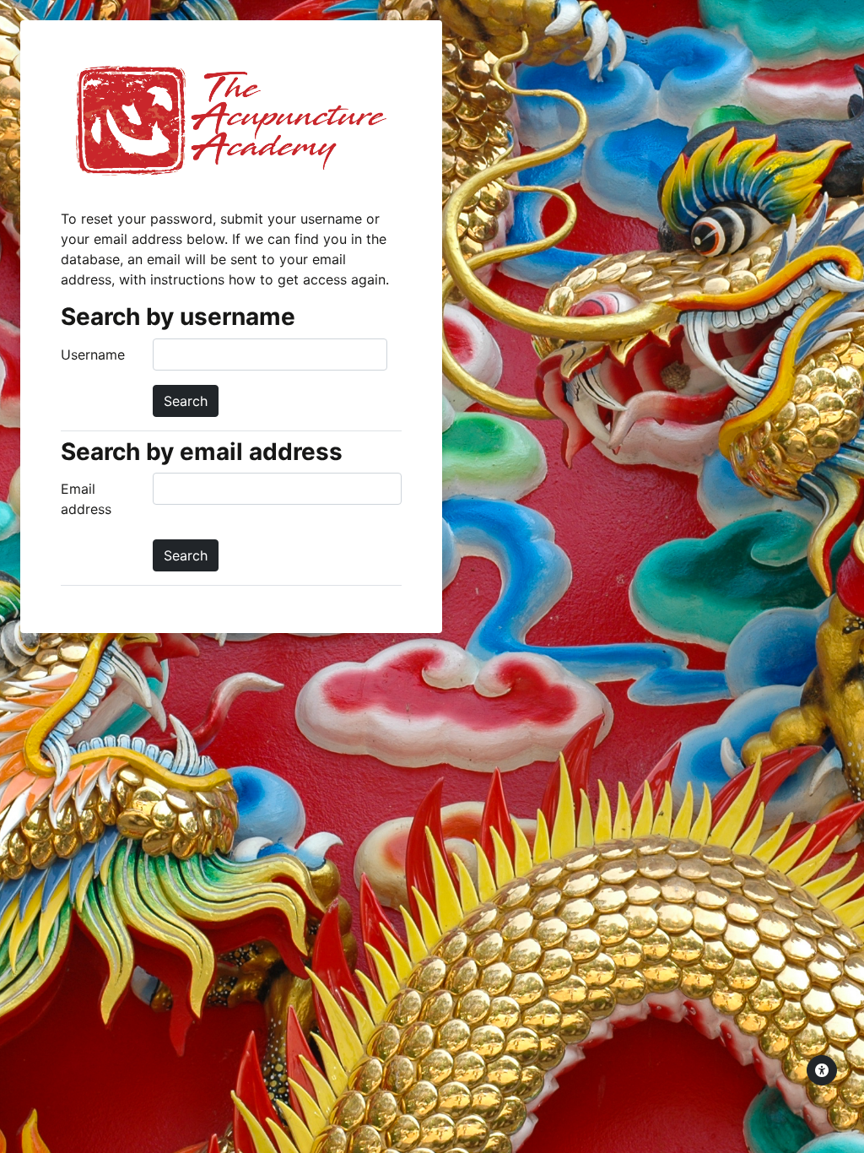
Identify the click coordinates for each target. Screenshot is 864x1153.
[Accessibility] (822, 1070)
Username (93, 354)
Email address (86, 498)
